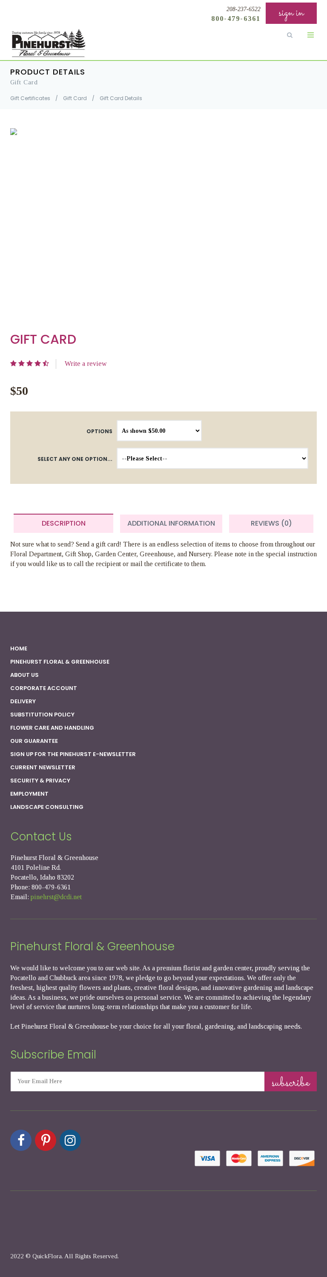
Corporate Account (43, 688)
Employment (29, 794)
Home (18, 648)
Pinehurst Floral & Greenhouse (59, 662)
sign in (291, 13)
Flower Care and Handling (52, 728)
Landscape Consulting (46, 807)
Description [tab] (64, 523)
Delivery (23, 701)
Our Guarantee (34, 741)
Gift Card (75, 98)
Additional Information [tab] (171, 523)
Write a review (86, 363)
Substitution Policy (42, 714)
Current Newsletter (42, 767)
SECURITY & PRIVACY (40, 781)
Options (99, 431)
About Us (24, 675)
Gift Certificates (30, 98)
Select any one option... (74, 459)
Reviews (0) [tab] (271, 523)
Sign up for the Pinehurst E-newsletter (73, 754)
